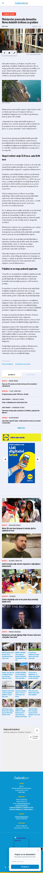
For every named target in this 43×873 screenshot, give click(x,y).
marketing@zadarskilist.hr (23, 803)
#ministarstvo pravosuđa (22, 364)
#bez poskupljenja (7, 364)
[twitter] (9, 52)
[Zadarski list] (21, 3)
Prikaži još (21, 428)
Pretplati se (25, 867)
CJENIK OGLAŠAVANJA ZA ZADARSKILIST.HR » (21, 807)
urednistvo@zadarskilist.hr (21, 817)
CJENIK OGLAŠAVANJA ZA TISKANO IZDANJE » (21, 809)
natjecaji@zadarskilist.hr (21, 805)
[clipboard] (14, 52)
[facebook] (4, 52)
